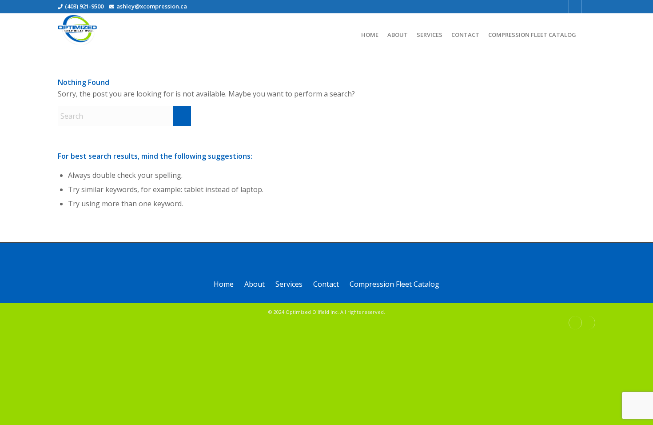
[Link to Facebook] (575, 6)
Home (224, 284)
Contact (326, 284)
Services (289, 284)
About (254, 284)
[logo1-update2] (77, 28)
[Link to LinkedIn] (588, 6)
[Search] (588, 36)
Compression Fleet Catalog (394, 284)
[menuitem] (370, 31)
